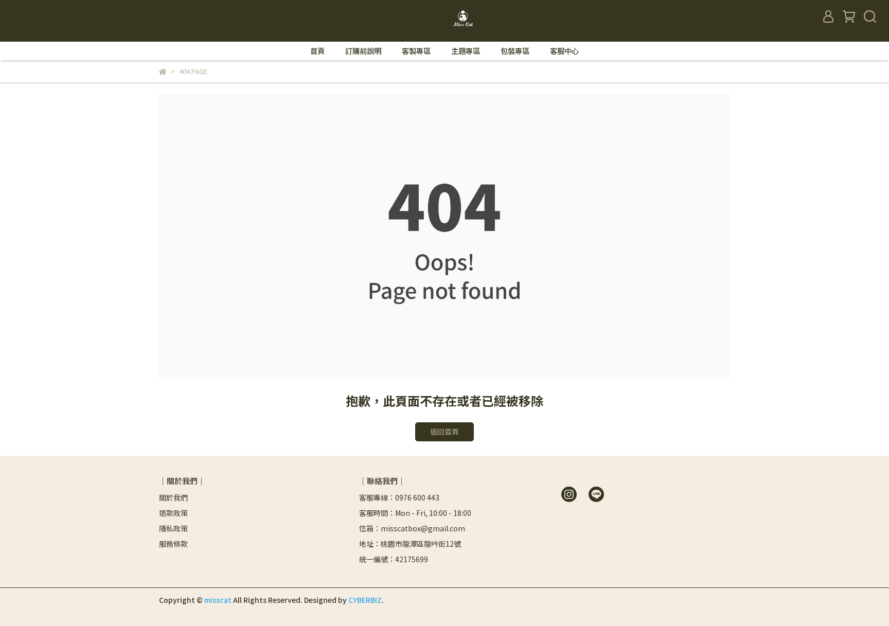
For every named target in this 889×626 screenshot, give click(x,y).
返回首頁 (444, 431)
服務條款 (173, 544)
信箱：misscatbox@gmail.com (412, 528)
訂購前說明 (363, 51)
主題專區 (465, 51)
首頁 (317, 51)
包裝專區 (515, 51)
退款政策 (173, 513)
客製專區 (416, 51)
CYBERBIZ (365, 600)
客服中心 (564, 51)
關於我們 (173, 497)
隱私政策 (173, 528)
